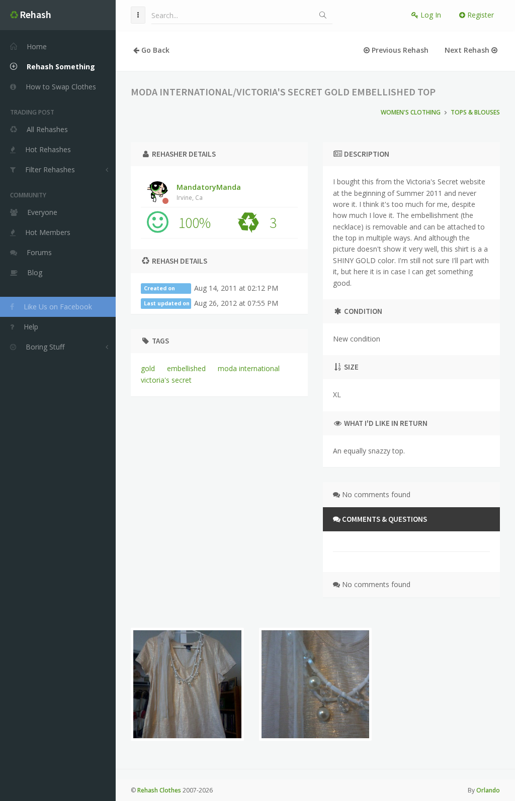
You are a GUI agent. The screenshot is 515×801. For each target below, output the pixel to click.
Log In (429, 15)
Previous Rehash (399, 50)
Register (479, 15)
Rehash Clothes (159, 790)
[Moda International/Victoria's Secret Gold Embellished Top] (187, 684)
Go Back (154, 50)
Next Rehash (468, 50)
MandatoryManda (209, 191)
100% (194, 222)
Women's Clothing (411, 112)
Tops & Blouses (475, 112)
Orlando (488, 790)
